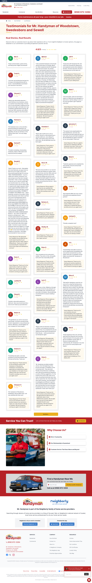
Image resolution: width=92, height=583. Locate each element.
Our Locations (73, 544)
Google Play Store (68, 524)
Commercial (33, 541)
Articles (71, 538)
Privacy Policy (34, 571)
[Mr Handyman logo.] (7, 6)
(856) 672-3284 (61, 488)
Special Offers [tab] (71, 5)
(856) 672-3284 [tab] (82, 12)
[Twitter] (10, 555)
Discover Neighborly (29, 524)
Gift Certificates (74, 547)
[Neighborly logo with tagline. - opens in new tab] (59, 502)
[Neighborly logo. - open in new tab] (4, 1)
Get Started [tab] (68, 12)
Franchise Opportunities (56, 553)
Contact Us (52, 541)
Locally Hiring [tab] (86, 5)
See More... (46, 414)
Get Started (82, 421)
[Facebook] (7, 555)
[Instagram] (13, 555)
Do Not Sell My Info (51, 571)
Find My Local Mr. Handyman (74, 484)
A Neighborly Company (55, 547)
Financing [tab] (79, 5)
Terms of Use (26, 571)
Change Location (19, 7)
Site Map (72, 553)
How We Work (53, 538)
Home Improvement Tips (76, 541)
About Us (52, 544)
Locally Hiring (73, 550)
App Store (55, 524)
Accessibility (42, 571)
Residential (32, 538)
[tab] (22, 12)
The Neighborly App (55, 550)
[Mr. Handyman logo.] (33, 502)
